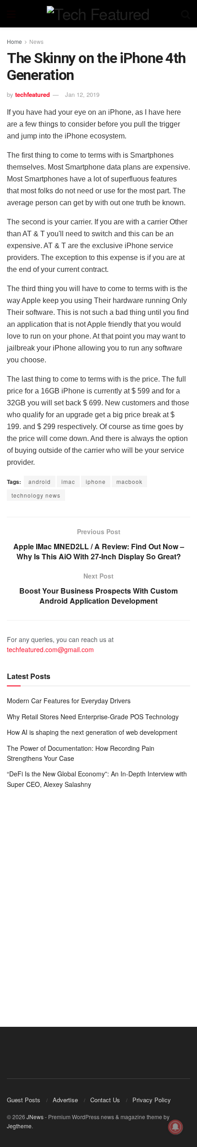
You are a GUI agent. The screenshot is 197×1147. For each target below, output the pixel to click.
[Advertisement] (98, 901)
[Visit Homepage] (98, 13)
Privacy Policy (151, 1099)
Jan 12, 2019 (82, 94)
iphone (96, 481)
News (36, 41)
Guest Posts (23, 1099)
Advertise (65, 1099)
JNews (35, 1116)
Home (14, 41)
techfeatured (32, 94)
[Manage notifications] (175, 1127)
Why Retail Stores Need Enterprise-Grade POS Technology (93, 716)
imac (68, 481)
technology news (35, 495)
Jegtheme (19, 1126)
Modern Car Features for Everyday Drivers (69, 700)
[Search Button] (185, 13)
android (39, 481)
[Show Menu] (11, 13)
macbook (129, 481)
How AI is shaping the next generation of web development (92, 732)
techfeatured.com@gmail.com (50, 649)
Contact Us (105, 1099)
